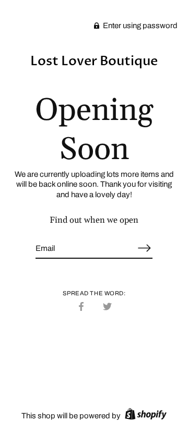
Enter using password (139, 25)
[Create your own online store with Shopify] (144, 416)
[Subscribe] (144, 248)
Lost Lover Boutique (94, 61)
